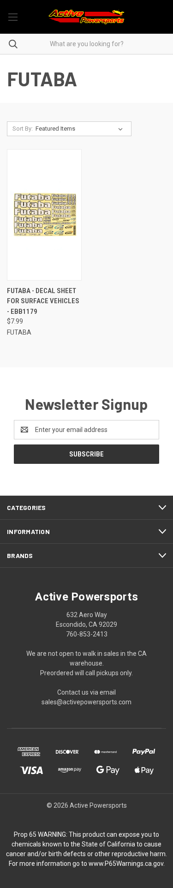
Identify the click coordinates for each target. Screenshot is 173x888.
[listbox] (81, 129)
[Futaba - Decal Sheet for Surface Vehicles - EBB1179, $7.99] (44, 215)
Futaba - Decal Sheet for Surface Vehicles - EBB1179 (43, 301)
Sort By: (22, 128)
